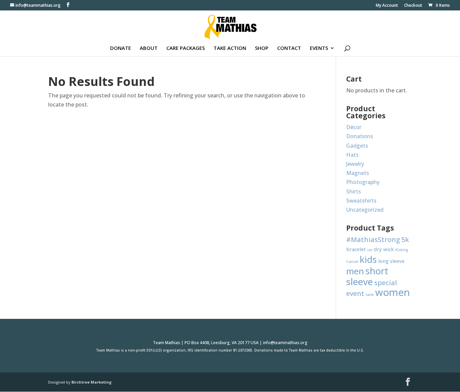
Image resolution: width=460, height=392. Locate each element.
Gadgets (357, 145)
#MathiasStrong (373, 239)
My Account (387, 5)
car (369, 249)
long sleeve (391, 261)
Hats (352, 154)
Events (319, 48)
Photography (363, 182)
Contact (289, 48)
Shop (261, 48)
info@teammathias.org (285, 342)
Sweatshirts (361, 200)
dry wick (384, 249)
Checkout (413, 5)
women (392, 292)
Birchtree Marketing (91, 382)
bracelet (356, 249)
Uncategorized (365, 209)
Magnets (357, 173)
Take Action (229, 48)
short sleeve (367, 276)
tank (370, 294)
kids (368, 259)
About (149, 48)
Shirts (353, 191)
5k (405, 239)
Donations (359, 136)
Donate (120, 48)
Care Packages (185, 48)
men (355, 271)
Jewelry (355, 164)
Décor (353, 127)
